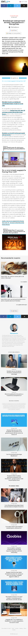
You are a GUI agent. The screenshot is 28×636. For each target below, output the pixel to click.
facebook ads (21, 405)
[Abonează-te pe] (13, 30)
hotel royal (22, 407)
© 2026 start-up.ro (14, 634)
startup (4, 403)
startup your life (13, 405)
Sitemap (21, 628)
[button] (22, 1)
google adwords (7, 407)
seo (16, 403)
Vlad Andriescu (15, 27)
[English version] (20, 1)
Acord (13, 628)
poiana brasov (15, 407)
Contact (13, 629)
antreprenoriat (10, 403)
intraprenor (6, 405)
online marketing (21, 403)
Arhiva (25, 628)
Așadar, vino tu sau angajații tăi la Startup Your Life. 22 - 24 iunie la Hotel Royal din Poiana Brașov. (13, 222)
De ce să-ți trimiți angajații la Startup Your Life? (14, 81)
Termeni (16, 628)
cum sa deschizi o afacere (14, 409)
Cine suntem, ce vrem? (6, 628)
